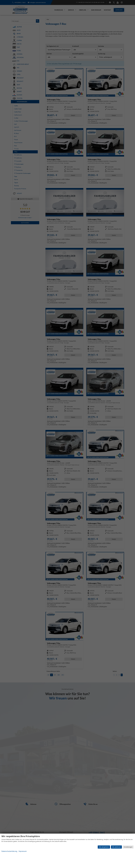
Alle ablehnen (116, 847)
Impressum (23, 851)
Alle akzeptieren (104, 847)
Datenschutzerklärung (9, 851)
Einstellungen (128, 847)
